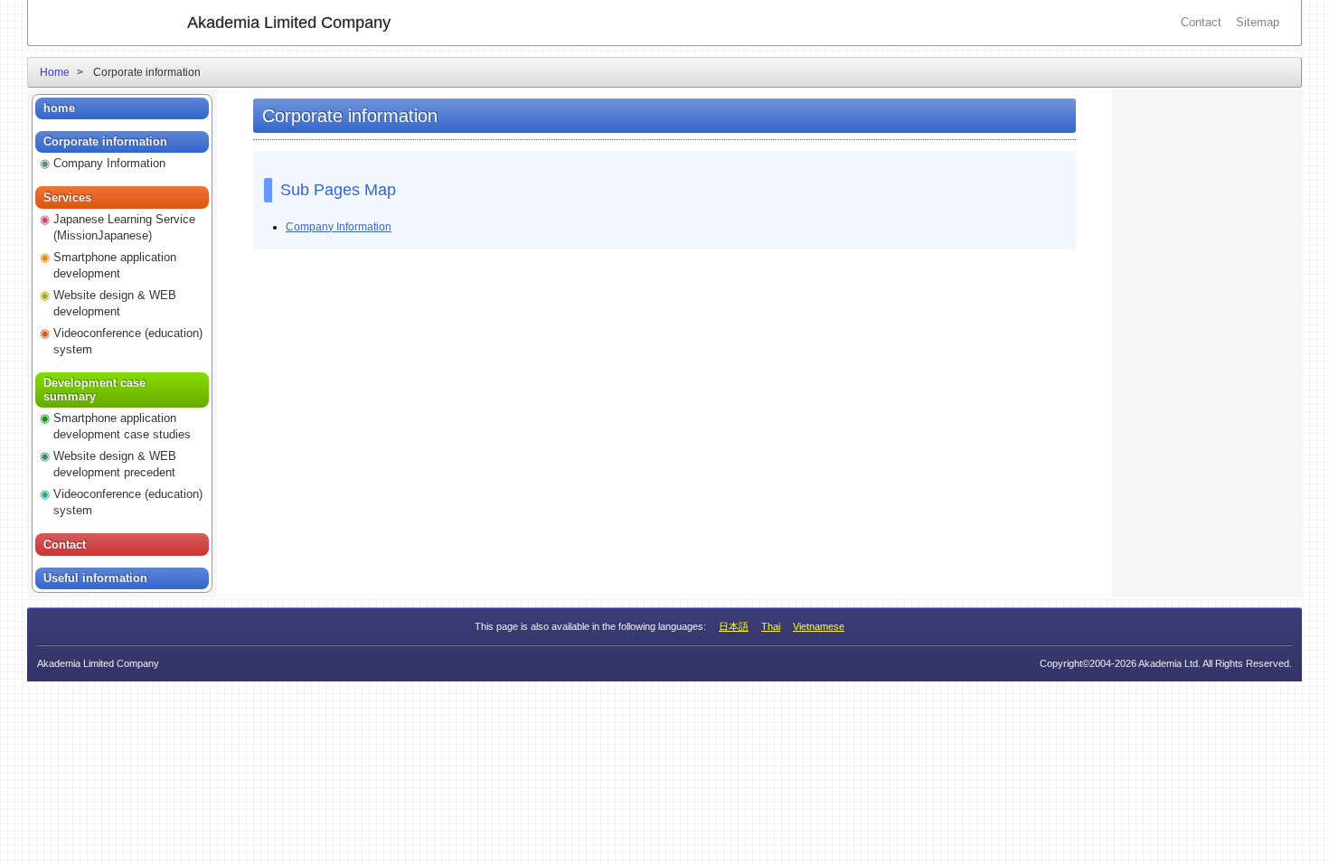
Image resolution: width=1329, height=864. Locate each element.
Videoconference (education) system (128, 341)
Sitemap (1257, 22)
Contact (1201, 22)
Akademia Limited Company (289, 23)
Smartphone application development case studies (122, 426)
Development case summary (94, 390)
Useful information (95, 578)
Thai (770, 626)
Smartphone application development (114, 265)
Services (67, 197)
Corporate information (105, 141)
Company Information (338, 227)
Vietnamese (818, 626)
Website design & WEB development (114, 303)
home (59, 108)
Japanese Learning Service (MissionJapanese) (124, 227)
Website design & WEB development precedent (114, 464)
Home (55, 72)
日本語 (734, 626)
